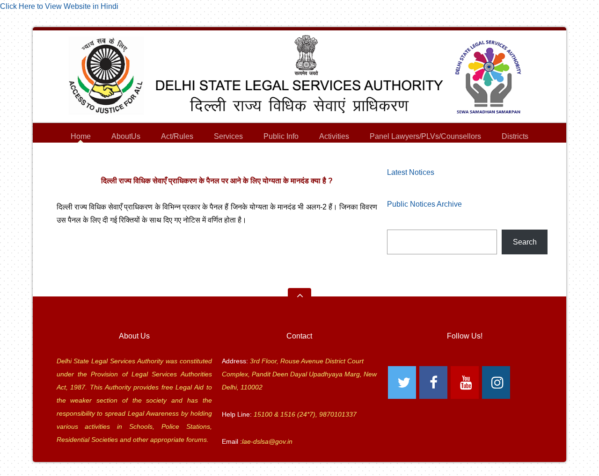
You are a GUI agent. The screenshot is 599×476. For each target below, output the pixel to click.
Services (228, 137)
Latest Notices (410, 172)
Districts (515, 137)
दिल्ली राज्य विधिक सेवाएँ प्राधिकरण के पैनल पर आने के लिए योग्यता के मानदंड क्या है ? (217, 181)
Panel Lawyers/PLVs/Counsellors (425, 137)
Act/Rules (177, 136)
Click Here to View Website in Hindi (59, 6)
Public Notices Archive (424, 204)
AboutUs (125, 137)
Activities (334, 136)
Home (81, 136)
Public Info (281, 137)
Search (525, 242)
